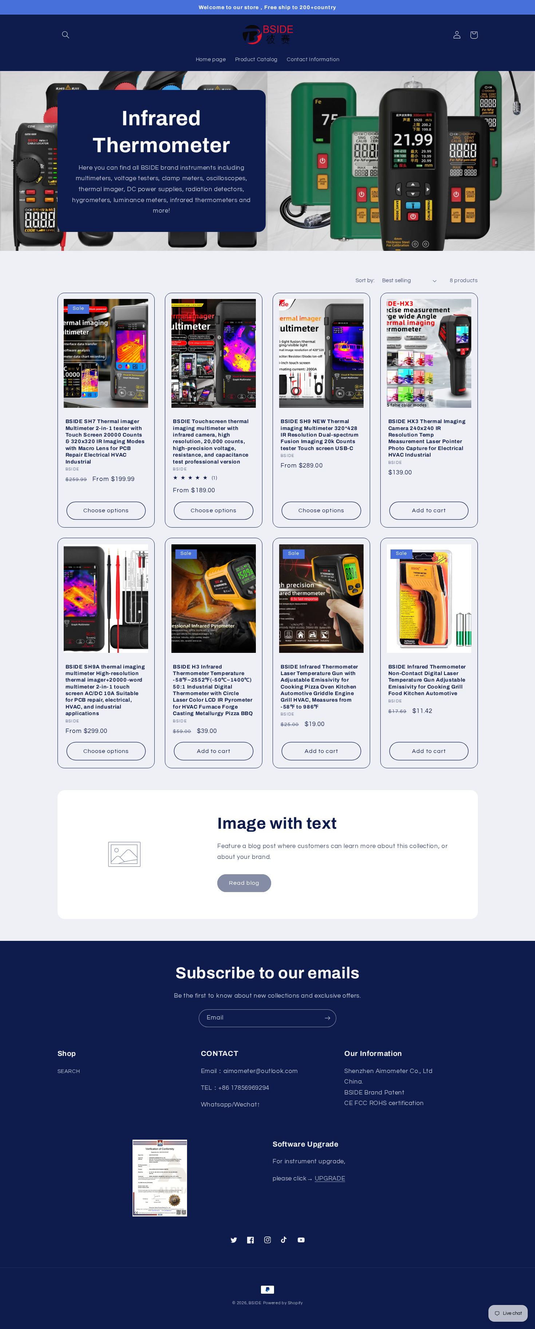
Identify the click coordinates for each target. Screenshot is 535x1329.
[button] (66, 35)
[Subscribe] (327, 1018)
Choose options (106, 510)
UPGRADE (330, 1178)
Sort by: (365, 280)
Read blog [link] (244, 883)
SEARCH (69, 1071)
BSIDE (255, 1303)
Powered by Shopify (283, 1303)
